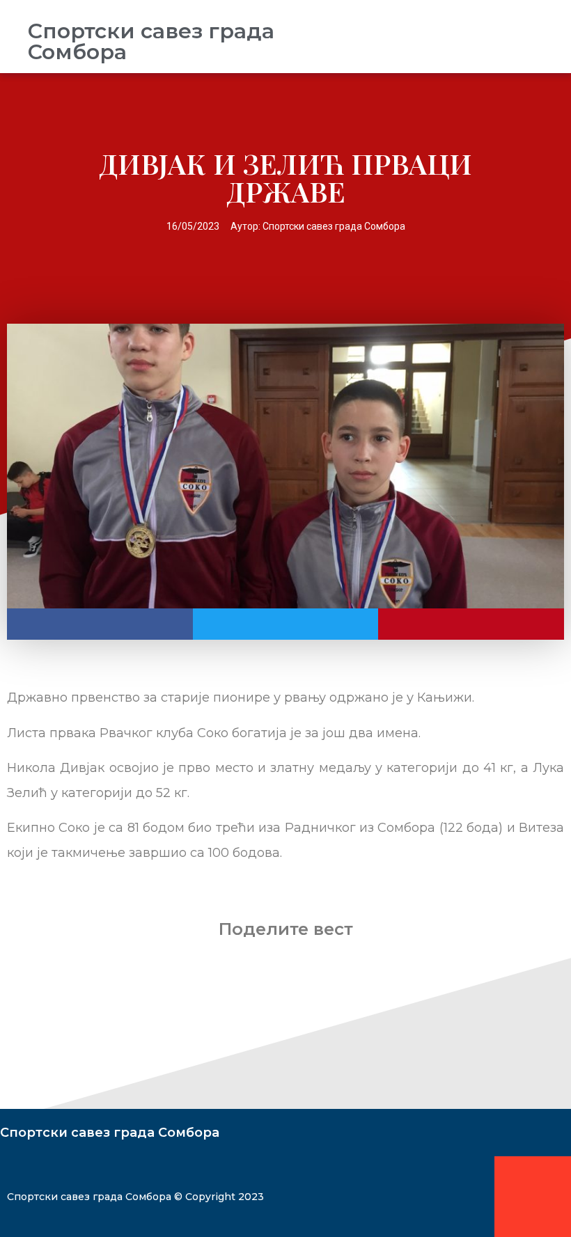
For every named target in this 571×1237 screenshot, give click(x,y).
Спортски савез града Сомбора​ (151, 41)
